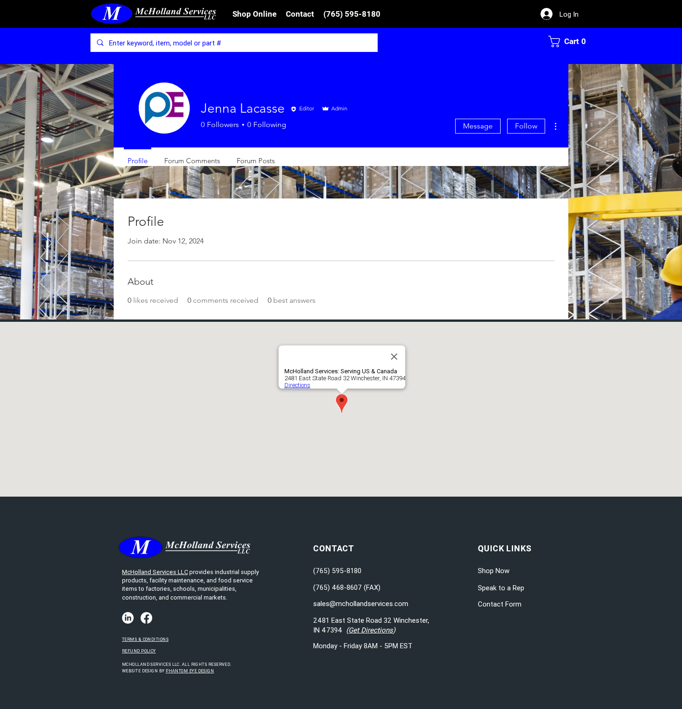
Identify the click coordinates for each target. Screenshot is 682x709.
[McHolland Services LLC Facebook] (146, 618)
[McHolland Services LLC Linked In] (128, 618)
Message (478, 125)
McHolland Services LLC (155, 572)
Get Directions (370, 630)
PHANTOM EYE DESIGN (190, 671)
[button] (254, 14)
